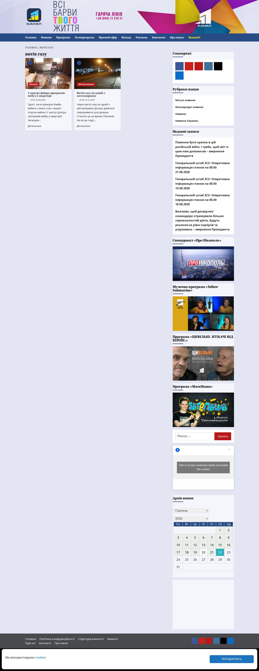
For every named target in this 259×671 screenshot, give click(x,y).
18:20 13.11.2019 (87, 100)
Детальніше (34, 126)
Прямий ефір (108, 37)
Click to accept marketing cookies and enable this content (203, 467)
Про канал (177, 37)
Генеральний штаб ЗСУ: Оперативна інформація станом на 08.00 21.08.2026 (202, 167)
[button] (232, 37)
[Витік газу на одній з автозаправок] (97, 73)
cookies (40, 657)
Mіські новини (86, 84)
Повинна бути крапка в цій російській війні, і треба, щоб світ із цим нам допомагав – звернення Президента (202, 149)
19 (195, 552)
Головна (30, 37)
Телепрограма (84, 37)
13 (203, 545)
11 (187, 545)
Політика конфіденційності (57, 639)
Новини (46, 37)
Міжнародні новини (189, 107)
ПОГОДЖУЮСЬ (232, 659)
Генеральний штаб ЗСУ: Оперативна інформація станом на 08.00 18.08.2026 (202, 199)
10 (178, 545)
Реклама (141, 37)
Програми (63, 37)
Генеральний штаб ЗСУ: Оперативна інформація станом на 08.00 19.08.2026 (202, 183)
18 (187, 552)
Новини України (186, 120)
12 (195, 545)
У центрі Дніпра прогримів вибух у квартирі (46, 94)
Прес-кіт (30, 643)
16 (228, 545)
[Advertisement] (203, 604)
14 (212, 545)
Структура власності (91, 639)
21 (212, 552)
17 (178, 552)
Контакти (158, 37)
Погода (126, 37)
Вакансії (194, 37)
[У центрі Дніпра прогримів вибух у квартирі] (48, 73)
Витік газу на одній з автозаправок (91, 94)
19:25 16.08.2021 (38, 100)
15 (220, 545)
